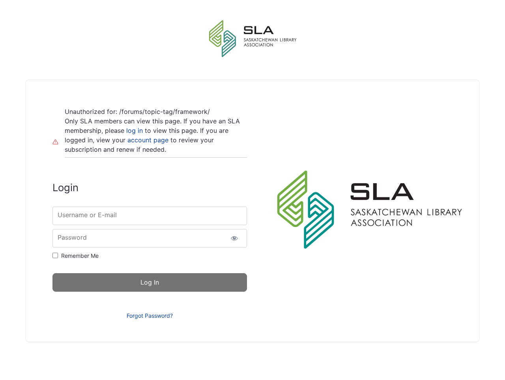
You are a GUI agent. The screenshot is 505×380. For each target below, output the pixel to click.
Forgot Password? (150, 315)
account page (147, 140)
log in (134, 130)
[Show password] (234, 238)
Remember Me (80, 255)
